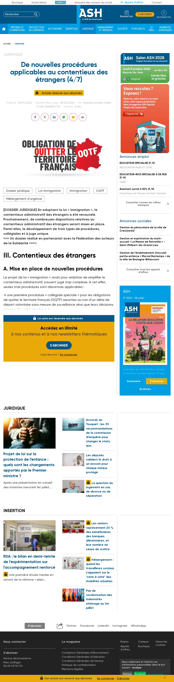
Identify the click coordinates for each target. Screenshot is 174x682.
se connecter (164, 17)
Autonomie (55, 28)
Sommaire (133, 381)
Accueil (7, 44)
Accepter (140, 673)
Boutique (17, 2)
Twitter (71, 626)
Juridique (88, 28)
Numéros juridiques (165, 29)
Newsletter (126, 16)
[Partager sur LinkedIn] (54, 117)
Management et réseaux (106, 29)
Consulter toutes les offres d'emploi (143, 204)
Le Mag (151, 29)
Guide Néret (39, 2)
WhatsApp (138, 626)
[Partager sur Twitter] (45, 117)
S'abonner (145, 14)
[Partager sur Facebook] (35, 117)
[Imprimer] (83, 117)
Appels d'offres (134, 2)
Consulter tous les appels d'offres (143, 271)
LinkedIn (103, 626)
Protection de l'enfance (36, 29)
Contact (157, 2)
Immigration (78, 190)
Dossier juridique (18, 190)
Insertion (72, 28)
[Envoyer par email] (73, 117)
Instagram (119, 626)
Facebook (87, 626)
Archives (145, 389)
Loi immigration (49, 190)
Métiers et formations (17, 29)
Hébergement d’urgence (24, 198)
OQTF (100, 190)
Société (122, 28)
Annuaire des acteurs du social (93, 2)
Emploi (124, 641)
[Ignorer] (165, 677)
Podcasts (138, 28)
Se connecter (68, 354)
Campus (60, 2)
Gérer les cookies (161, 643)
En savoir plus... (156, 674)
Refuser (127, 673)
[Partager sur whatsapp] (64, 117)
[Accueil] (4, 29)
